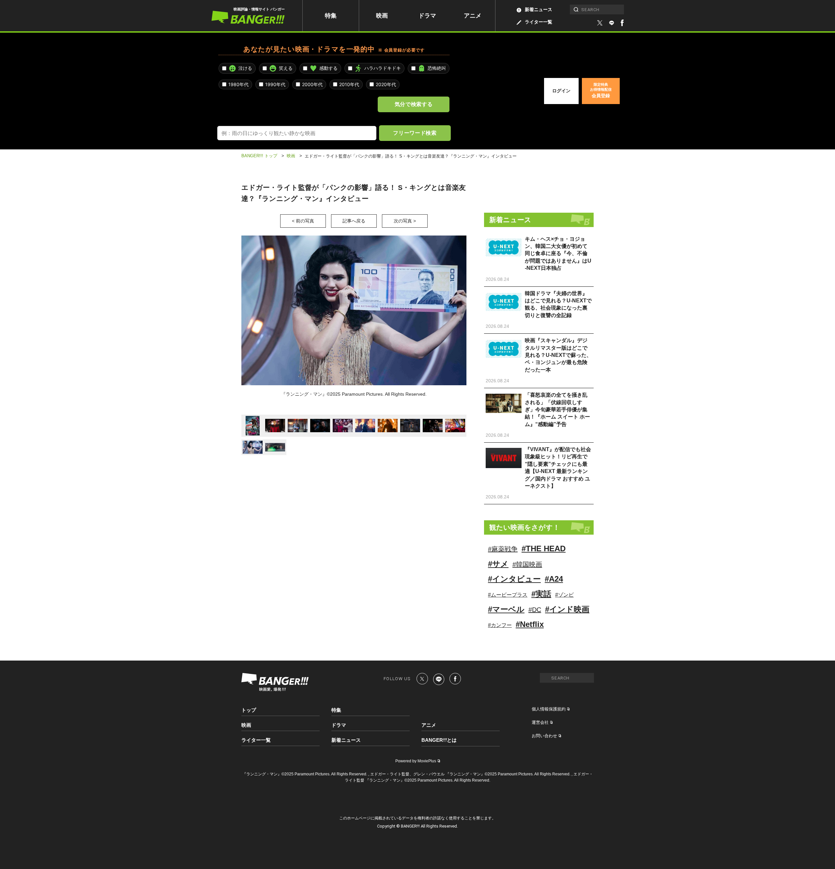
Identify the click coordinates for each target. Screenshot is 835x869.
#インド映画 (567, 609)
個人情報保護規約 (549, 709)
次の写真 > (405, 220)
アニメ (472, 15)
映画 (382, 15)
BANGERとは (439, 740)
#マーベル (506, 609)
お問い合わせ (544, 735)
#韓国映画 (527, 564)
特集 (331, 15)
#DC (534, 609)
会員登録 (601, 90)
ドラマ (427, 15)
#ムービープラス (507, 595)
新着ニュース (538, 9)
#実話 (541, 593)
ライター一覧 (538, 21)
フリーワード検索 (414, 133)
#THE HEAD (544, 548)
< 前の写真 (303, 220)
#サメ (498, 563)
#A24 (554, 578)
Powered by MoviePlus (415, 761)
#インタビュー (514, 578)
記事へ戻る (353, 220)
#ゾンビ (564, 595)
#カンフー (500, 625)
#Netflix (530, 624)
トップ (248, 710)
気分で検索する (414, 104)
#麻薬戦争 (503, 549)
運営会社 (540, 722)
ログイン (561, 90)
